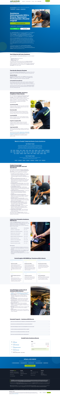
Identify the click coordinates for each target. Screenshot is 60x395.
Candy (30, 150)
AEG (11, 150)
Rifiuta (40, 392)
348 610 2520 (20, 36)
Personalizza (44, 392)
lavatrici (16, 160)
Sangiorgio (21, 153)
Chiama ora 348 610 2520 (20, 23)
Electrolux (36, 150)
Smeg (31, 153)
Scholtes (25, 153)
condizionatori (32, 160)
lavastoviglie (19, 160)
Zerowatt (41, 153)
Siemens (28, 153)
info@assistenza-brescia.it (23, 293)
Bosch (27, 150)
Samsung (18, 153)
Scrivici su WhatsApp (16, 344)
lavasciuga (36, 160)
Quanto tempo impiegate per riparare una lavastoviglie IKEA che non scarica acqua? (22, 326)
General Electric (47, 150)
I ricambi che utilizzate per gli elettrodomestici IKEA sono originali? (20, 329)
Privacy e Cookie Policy (15, 393)
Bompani (24, 150)
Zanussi (38, 153)
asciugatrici (28, 160)
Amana (14, 150)
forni (40, 160)
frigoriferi (24, 160)
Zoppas (45, 153)
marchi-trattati (17, 3)
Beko (20, 150)
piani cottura (43, 160)
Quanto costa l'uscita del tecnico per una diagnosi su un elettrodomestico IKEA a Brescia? (23, 321)
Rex (14, 153)
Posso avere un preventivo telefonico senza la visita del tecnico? (20, 334)
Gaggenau (43, 150)
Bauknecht (17, 150)
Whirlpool (35, 153)
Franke (39, 150)
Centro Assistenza (12, 3)
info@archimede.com (43, 389)
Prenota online (39, 1)
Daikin (33, 150)
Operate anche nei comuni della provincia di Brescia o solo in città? (20, 331)
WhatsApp (15, 28)
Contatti (36, 1)
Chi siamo (33, 1)
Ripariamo (23, 1)
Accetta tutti (48, 392)
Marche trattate (28, 1)
